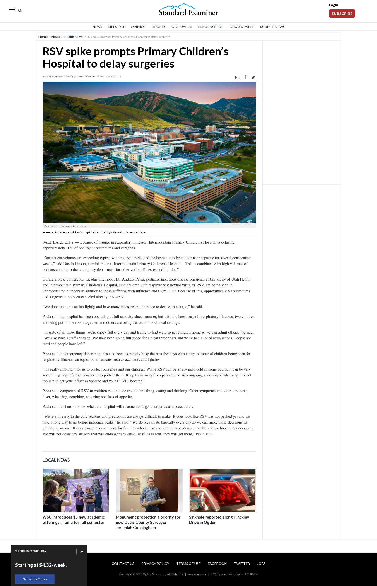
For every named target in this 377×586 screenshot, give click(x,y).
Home (43, 36)
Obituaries (181, 26)
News (97, 26)
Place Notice (210, 26)
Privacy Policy (155, 563)
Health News (73, 36)
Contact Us (123, 563)
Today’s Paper (241, 26)
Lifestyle (116, 26)
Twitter (242, 563)
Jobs (261, 563)
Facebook (217, 563)
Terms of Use (188, 563)
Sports (159, 26)
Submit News (272, 26)
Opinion (139, 26)
